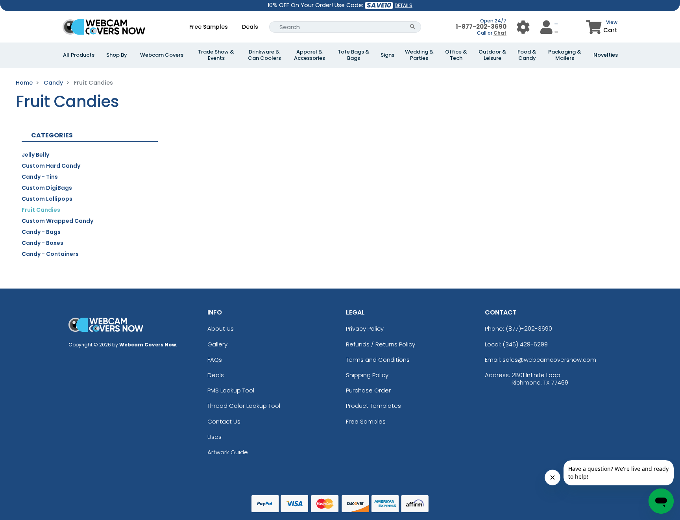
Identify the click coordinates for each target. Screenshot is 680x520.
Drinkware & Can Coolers (264, 55)
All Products (78, 55)
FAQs (214, 359)
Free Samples (208, 27)
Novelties (605, 55)
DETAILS (403, 5)
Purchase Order (368, 390)
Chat (499, 33)
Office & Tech (456, 55)
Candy (53, 83)
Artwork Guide (227, 452)
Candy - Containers (50, 254)
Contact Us (223, 421)
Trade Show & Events (216, 55)
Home (24, 83)
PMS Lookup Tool (230, 390)
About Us (220, 328)
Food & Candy (526, 55)
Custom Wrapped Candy (57, 221)
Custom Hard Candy (51, 166)
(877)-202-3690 (529, 328)
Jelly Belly (35, 155)
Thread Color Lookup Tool (243, 406)
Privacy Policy (365, 328)
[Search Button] (412, 27)
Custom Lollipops (47, 199)
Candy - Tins (40, 177)
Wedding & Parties (419, 55)
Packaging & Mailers (564, 55)
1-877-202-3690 (481, 26)
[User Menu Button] (523, 27)
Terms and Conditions (378, 359)
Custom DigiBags (47, 188)
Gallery (217, 344)
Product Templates (373, 406)
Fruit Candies (41, 210)
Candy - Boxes (42, 243)
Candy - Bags (41, 232)
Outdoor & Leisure (492, 55)
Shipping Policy (367, 375)
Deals (250, 27)
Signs (387, 55)
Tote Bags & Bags (354, 55)
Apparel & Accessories (309, 55)
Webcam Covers (161, 55)
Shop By (116, 55)
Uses (214, 437)
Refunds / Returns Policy (380, 344)
